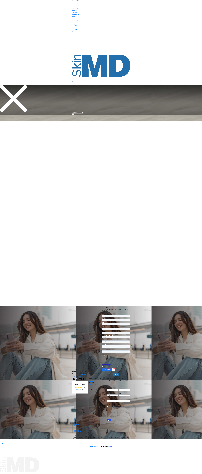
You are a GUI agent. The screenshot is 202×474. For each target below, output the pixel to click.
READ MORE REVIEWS (76, 287)
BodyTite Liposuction (78, 197)
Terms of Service (77, 431)
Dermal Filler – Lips (77, 154)
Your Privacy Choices (104, 446)
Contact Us (76, 29)
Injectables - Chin (77, 147)
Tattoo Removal (77, 196)
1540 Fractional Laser (78, 146)
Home (99, 115)
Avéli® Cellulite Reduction (79, 191)
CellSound (76, 150)
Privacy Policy (77, 430)
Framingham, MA (75, 8)
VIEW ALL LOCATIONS (93, 381)
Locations (76, 27)
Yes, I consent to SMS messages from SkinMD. (116, 406)
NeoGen (75, 162)
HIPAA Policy (76, 432)
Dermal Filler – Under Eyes (79, 152)
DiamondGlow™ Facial (78, 156)
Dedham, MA (74, 6)
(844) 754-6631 (75, 83)
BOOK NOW (80, 83)
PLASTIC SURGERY (97, 79)
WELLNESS (82, 79)
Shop (75, 22)
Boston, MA (74, 1)
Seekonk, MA (74, 18)
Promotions (76, 24)
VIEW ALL (99, 136)
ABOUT (108, 79)
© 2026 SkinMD (77, 429)
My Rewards (76, 424)
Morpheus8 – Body (77, 193)
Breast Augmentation (78, 277)
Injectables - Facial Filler (79, 148)
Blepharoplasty (77, 276)
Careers (75, 26)
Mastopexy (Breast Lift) (78, 278)
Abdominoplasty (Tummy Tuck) (80, 275)
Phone (108, 393)
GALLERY (105, 79)
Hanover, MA (74, 10)
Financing (76, 426)
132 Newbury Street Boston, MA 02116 (97, 379)
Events (75, 25)
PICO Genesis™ (77, 164)
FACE (73, 79)
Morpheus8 (76, 161)
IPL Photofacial (77, 160)
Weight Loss (76, 250)
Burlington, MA (75, 4)
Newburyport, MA (75, 14)
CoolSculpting (77, 192)
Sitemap (75, 434)
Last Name (121, 387)
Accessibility (76, 435)
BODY (77, 79)
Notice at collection (94, 446)
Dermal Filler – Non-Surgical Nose (80, 155)
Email (120, 393)
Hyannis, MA (74, 12)
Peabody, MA (74, 16)
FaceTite (75, 157)
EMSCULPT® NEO (77, 195)
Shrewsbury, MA (75, 20)
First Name (109, 387)
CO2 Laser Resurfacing (78, 159)
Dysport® (76, 151)
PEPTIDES (89, 79)
